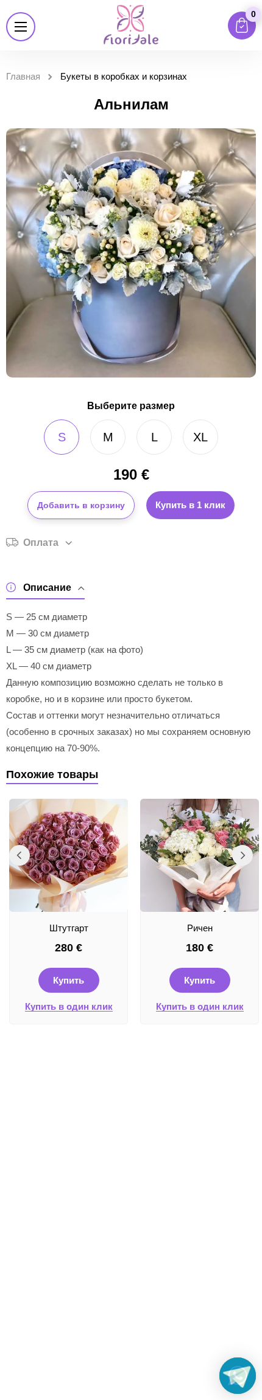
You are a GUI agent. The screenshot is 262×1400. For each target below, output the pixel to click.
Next (242, 855)
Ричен (200, 928)
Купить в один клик (69, 1007)
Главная (23, 76)
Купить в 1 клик (190, 505)
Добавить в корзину (81, 505)
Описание (47, 587)
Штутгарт (68, 928)
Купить (68, 980)
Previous (19, 855)
